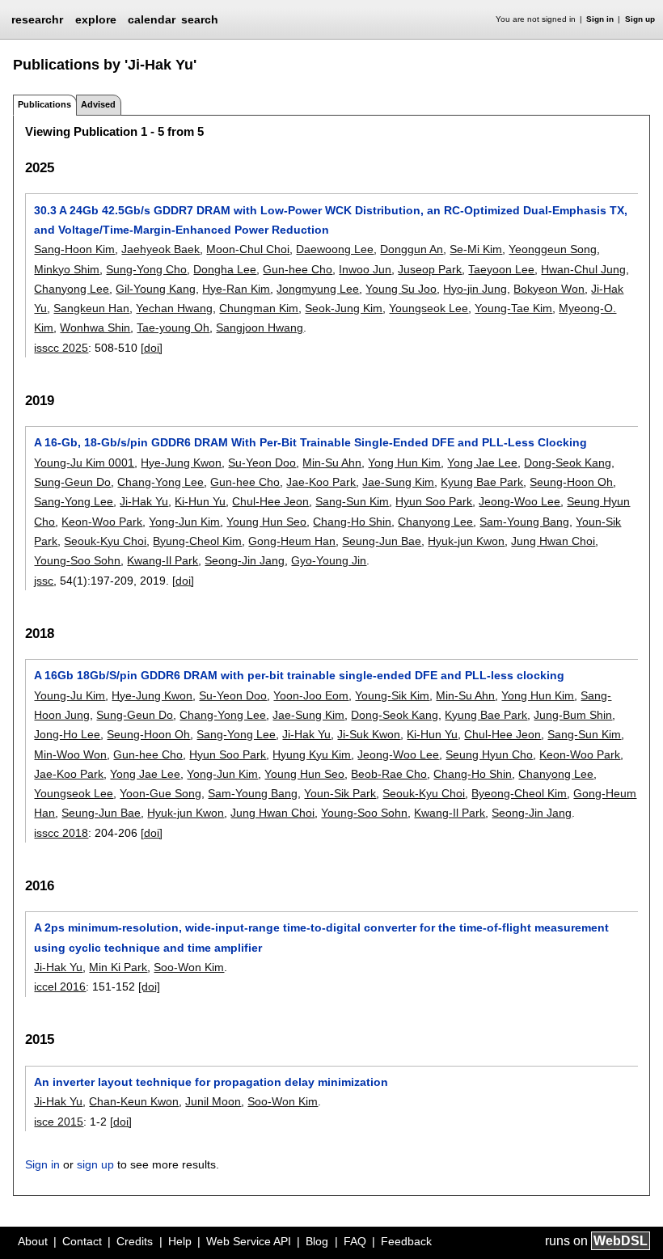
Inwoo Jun (365, 269)
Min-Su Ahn (331, 462)
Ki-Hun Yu (200, 501)
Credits (134, 1241)
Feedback (406, 1241)
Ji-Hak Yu (144, 501)
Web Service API (248, 1241)
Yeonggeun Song (553, 249)
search (199, 19)
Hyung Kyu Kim (311, 754)
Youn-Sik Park (340, 793)
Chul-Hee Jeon (270, 501)
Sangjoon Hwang (259, 327)
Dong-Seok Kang (567, 462)
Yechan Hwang (174, 308)
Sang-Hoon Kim (74, 249)
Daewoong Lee (335, 249)
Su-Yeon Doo (262, 462)
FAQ (355, 1241)
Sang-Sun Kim (352, 501)
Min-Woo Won (70, 754)
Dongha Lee (224, 269)
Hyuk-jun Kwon (466, 540)
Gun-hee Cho (297, 269)
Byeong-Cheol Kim (519, 793)
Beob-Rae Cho (389, 773)
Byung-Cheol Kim (197, 540)
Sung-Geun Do (72, 481)
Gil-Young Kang (156, 288)
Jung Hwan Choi (553, 540)
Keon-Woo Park (101, 521)
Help (180, 1241)
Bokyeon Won (549, 288)
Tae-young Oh (173, 327)
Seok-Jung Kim (343, 308)
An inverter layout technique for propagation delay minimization (211, 1081)
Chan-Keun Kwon (134, 1101)
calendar (151, 19)
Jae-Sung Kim (398, 481)
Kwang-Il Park (162, 560)
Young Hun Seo (266, 521)
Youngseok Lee (428, 308)
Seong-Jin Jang (245, 560)
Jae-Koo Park (321, 481)
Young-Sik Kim (392, 695)
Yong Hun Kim (404, 462)
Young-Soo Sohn (77, 560)
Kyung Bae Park (482, 481)
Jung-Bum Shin (573, 714)
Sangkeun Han (91, 308)
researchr (37, 18)
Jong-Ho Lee (67, 734)
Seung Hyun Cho (489, 754)
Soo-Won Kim (189, 967)
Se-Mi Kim (476, 249)
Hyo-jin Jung (475, 288)
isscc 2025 (61, 347)
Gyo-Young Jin (328, 560)
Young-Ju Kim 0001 (84, 462)
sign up (95, 1164)
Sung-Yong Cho (146, 269)
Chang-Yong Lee (160, 481)
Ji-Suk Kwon (368, 734)
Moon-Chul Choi (247, 249)
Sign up (640, 19)
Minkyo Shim (66, 269)
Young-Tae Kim (513, 308)
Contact (82, 1241)
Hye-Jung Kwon (181, 462)
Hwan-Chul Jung (583, 269)
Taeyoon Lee (501, 269)
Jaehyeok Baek (160, 249)
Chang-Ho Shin (352, 521)
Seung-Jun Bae (381, 540)
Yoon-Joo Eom (310, 695)
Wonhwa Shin (95, 327)
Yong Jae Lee (482, 462)
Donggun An (411, 249)
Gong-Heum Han (292, 540)
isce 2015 (58, 1121)
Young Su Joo (401, 288)
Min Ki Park (118, 967)
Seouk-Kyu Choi (105, 540)
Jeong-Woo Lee (519, 501)
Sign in (600, 19)
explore (95, 19)
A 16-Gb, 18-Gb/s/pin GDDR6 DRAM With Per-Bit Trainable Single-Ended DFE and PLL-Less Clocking (310, 442)
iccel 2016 (60, 986)
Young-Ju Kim (69, 695)
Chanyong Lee (71, 288)
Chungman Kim (258, 308)
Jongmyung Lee (318, 288)
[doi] (152, 347)
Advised (98, 104)
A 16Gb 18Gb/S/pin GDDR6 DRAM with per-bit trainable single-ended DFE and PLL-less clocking (299, 675)
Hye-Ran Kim (236, 288)
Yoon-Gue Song (160, 793)
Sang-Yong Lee (73, 501)
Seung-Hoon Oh (571, 481)
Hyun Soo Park (433, 501)
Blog (317, 1241)
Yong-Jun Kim (184, 521)
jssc (43, 580)
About (33, 1241)
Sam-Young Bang (524, 521)
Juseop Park (430, 269)
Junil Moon (213, 1101)
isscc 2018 (61, 832)
